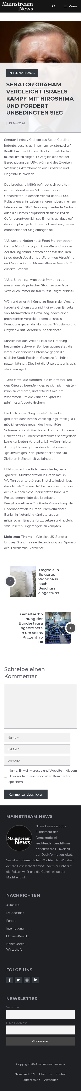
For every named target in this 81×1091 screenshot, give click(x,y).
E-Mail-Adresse (16, 1023)
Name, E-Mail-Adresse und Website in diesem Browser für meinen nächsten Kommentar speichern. (43, 776)
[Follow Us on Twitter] (18, 980)
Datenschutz (31, 1080)
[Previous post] (10, 581)
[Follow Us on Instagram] (27, 980)
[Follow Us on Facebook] (9, 980)
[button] (53, 6)
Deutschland (15, 913)
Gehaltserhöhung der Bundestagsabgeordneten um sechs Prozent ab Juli (31, 628)
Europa (11, 921)
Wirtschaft (14, 949)
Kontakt (61, 1074)
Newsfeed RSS (25, 1074)
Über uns (45, 1074)
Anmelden (51, 1080)
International (22, 73)
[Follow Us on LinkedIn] (35, 980)
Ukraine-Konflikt (17, 936)
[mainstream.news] (17, 6)
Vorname (12, 1007)
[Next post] (71, 628)
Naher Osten (15, 944)
